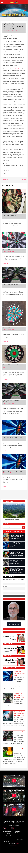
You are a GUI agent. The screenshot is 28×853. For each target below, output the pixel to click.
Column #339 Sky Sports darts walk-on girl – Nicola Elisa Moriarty (19, 750)
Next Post (24, 179)
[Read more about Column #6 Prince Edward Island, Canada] (14, 390)
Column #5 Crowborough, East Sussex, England (13, 365)
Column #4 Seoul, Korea (9, 328)
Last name (5, 586)
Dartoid (8, 833)
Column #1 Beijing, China (9, 215)
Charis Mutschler (8, 837)
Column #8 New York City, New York (12, 471)
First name (5, 582)
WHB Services (15, 845)
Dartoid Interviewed (19, 834)
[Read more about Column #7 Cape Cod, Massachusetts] (14, 427)
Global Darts (18, 68)
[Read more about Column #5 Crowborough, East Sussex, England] (14, 353)
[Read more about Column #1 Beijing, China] (14, 200)
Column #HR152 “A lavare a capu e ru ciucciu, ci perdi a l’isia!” (19, 695)
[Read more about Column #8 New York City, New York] (14, 461)
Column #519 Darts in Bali (18, 732)
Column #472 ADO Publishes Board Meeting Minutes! (19, 673)
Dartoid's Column (7, 30)
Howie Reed (8, 835)
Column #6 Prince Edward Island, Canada (12, 401)
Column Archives (20, 839)
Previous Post (4, 179)
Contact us (17, 843)
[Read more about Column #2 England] (14, 240)
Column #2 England (8, 250)
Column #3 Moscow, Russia (10, 284)
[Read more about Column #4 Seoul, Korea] (14, 313)
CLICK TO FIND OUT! (14, 624)
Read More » (5, 228)
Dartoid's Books (20, 837)
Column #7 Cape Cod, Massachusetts (13, 437)
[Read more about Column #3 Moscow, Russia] (14, 274)
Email (4, 590)
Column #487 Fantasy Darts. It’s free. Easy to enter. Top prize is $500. (19, 713)
